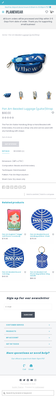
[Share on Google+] (7, 187)
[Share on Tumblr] (20, 187)
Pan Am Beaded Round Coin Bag (11, 273)
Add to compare (47, 194)
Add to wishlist (33, 194)
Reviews (19, 151)
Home (4, 35)
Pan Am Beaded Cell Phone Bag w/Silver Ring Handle (40, 274)
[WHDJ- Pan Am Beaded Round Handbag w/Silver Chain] (42, 220)
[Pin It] (11, 187)
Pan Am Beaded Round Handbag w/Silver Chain (40, 235)
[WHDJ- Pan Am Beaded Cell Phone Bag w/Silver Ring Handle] (42, 257)
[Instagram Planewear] (35, 380)
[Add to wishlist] (53, 113)
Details (6, 151)
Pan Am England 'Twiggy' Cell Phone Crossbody (12, 235)
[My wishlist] (46, 11)
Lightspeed (39, 387)
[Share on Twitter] (24, 187)
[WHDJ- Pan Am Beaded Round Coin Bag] (14, 257)
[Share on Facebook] (3, 187)
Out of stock (10, 144)
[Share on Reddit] (16, 187)
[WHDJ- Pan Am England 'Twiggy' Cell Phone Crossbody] (14, 220)
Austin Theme (17, 387)
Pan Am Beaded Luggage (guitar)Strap (23, 35)
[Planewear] (14, 12)
